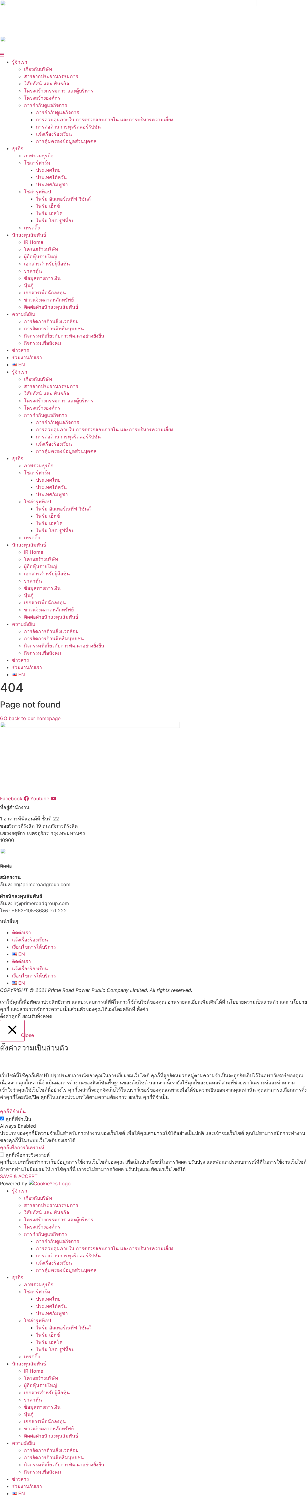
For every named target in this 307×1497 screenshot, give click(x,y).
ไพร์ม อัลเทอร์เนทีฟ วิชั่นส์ (63, 199)
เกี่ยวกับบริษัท (38, 69)
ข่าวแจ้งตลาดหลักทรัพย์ (49, 300)
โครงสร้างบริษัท (41, 249)
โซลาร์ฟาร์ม (37, 163)
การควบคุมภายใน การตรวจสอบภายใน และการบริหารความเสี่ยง (104, 120)
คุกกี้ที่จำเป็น (18, 1119)
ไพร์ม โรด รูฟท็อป (55, 220)
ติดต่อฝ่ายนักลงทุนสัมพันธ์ (51, 307)
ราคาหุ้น (33, 271)
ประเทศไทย (48, 170)
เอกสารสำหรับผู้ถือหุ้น (47, 264)
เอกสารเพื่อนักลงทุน (45, 292)
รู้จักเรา (19, 62)
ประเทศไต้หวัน (51, 177)
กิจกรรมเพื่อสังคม (42, 343)
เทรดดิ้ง (32, 228)
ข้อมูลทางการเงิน (42, 278)
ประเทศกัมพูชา (52, 184)
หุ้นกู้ (29, 285)
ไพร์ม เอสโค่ (49, 213)
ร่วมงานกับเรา (27, 357)
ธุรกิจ (17, 148)
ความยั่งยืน (23, 314)
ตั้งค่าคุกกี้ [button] (10, 1016)
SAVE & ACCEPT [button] (18, 1176)
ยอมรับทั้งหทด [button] (37, 1016)
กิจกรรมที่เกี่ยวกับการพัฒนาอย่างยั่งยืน (64, 336)
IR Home (33, 242)
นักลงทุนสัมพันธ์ (29, 235)
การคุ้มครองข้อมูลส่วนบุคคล (66, 141)
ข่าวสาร (20, 350)
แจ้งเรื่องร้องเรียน (54, 134)
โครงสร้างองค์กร (42, 98)
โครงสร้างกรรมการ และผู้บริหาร (58, 91)
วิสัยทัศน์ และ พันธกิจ (46, 83)
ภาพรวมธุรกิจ (38, 156)
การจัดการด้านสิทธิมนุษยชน (54, 329)
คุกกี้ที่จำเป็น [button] (13, 1111)
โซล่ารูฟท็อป (37, 192)
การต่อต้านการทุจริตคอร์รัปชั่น (68, 127)
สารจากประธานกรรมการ (51, 76)
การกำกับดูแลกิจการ (45, 105)
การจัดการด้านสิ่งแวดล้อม (51, 321)
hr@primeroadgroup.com (41, 884)
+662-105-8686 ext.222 (39, 911)
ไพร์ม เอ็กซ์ (48, 206)
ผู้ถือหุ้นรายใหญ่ (40, 256)
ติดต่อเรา (21, 932)
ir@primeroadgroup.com (41, 903)
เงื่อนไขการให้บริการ (34, 947)
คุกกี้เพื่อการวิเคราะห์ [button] (22, 1147)
